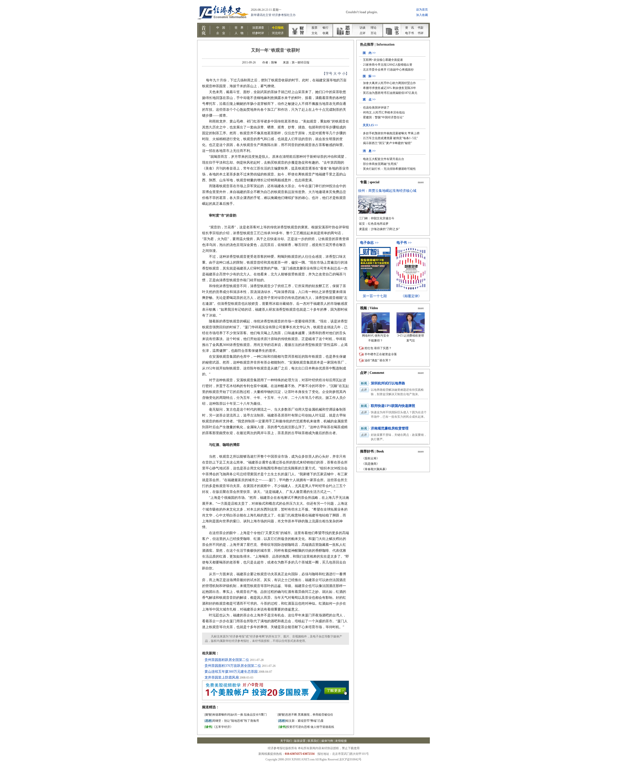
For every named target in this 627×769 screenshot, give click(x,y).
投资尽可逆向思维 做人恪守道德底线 (306, 727)
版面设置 (300, 741)
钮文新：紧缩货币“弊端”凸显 (301, 720)
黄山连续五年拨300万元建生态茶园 (231, 671)
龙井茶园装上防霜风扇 (222, 677)
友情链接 (341, 741)
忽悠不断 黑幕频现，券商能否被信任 (305, 714)
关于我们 (286, 741)
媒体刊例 (327, 741)
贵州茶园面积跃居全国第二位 (227, 660)
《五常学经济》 (219, 727)
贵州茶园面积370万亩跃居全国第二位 (233, 666)
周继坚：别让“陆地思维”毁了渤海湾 (232, 720)
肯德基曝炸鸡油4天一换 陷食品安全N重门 (236, 714)
